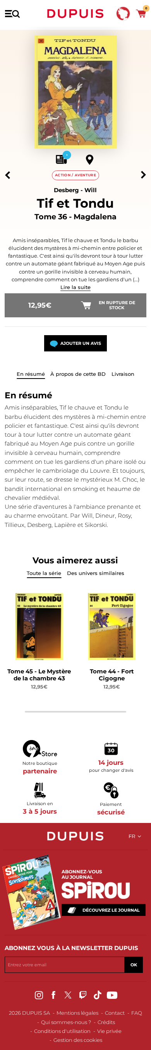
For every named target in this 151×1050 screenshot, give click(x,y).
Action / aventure (75, 175)
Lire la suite (75, 287)
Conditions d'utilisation (62, 1031)
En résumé (31, 374)
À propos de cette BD (78, 374)
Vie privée (109, 1031)
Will (90, 190)
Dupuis (75, 13)
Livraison (123, 374)
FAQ (136, 1013)
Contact (115, 1013)
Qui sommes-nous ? (66, 1022)
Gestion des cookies (77, 1040)
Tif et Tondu (75, 203)
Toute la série (44, 573)
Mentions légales (77, 1013)
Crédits (106, 1022)
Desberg (66, 190)
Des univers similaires (95, 573)
